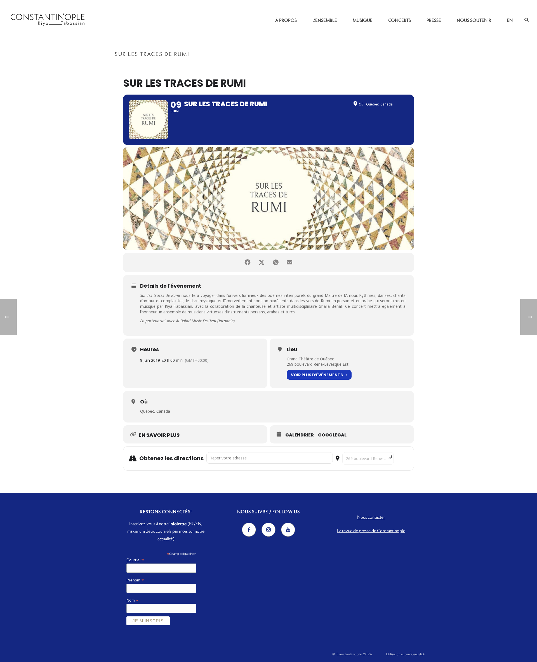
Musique (363, 20)
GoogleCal (332, 435)
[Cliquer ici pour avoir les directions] (402, 458)
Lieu (292, 349)
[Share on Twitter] (261, 262)
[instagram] (268, 530)
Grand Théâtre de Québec (310, 358)
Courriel (135, 560)
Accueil (372, 66)
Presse (434, 20)
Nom (132, 600)
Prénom (135, 580)
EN (510, 20)
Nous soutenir (474, 20)
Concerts (399, 20)
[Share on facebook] (248, 262)
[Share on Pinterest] (275, 262)
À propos (286, 20)
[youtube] (288, 530)
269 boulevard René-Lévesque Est (317, 364)
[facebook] (249, 530)
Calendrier (299, 435)
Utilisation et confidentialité (405, 654)
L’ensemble (324, 20)
